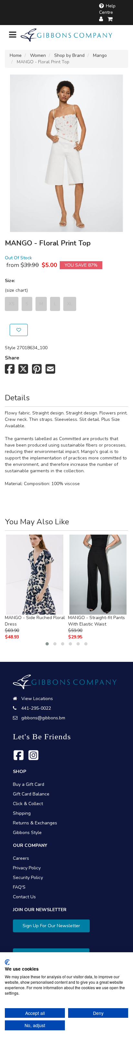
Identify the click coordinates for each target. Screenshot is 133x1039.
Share (12, 357)
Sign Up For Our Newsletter (51, 926)
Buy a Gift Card (28, 784)
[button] (47, 644)
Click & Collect (28, 804)
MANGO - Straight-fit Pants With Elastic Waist (96, 621)
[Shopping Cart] (110, 19)
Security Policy (28, 878)
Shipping (22, 813)
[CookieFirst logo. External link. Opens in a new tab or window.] (7, 962)
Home (16, 55)
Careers (21, 858)
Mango (100, 55)
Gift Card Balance (31, 794)
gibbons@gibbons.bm (43, 718)
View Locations (37, 699)
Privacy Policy (27, 868)
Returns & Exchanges (35, 823)
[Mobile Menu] (12, 36)
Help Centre (107, 9)
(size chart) (16, 290)
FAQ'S (19, 887)
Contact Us (24, 897)
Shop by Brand (69, 55)
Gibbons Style (27, 833)
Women (38, 55)
